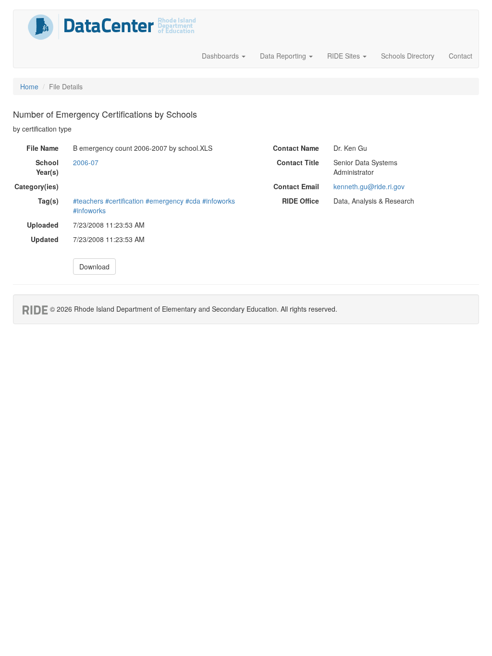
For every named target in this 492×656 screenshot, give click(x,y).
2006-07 (85, 162)
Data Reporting (284, 56)
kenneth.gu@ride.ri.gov (369, 186)
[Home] (112, 27)
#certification (124, 201)
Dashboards (221, 56)
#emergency (165, 201)
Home (29, 86)
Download (94, 266)
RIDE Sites (344, 56)
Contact (460, 56)
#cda (192, 201)
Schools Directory (407, 56)
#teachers (88, 201)
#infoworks (218, 201)
